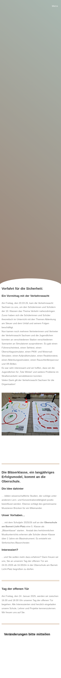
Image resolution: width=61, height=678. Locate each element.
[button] (4, 423)
